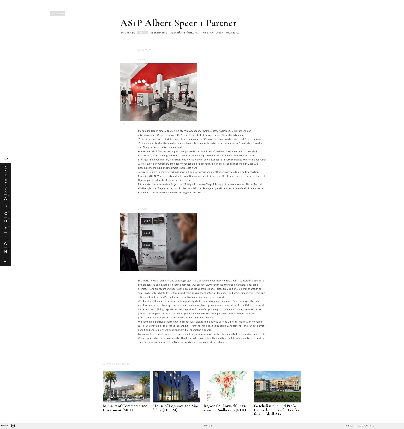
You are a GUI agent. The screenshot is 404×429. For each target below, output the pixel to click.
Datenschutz (366, 426)
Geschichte (158, 32)
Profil (143, 32)
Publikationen (213, 32)
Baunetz (232, 32)
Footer (207, 426)
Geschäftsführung (184, 32)
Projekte (128, 32)
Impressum (349, 426)
